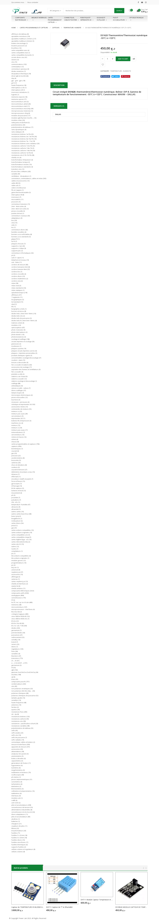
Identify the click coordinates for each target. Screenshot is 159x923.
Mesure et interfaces (39, 18)
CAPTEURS (55, 28)
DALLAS (58, 114)
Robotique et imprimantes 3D (85, 19)
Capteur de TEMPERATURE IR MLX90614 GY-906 (27, 907)
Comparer (134, 58)
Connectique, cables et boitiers (70, 19)
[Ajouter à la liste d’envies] (102, 64)
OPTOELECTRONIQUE (136, 18)
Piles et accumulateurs (119, 19)
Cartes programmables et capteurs (55, 19)
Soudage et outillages (101, 19)
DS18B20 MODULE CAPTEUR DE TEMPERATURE (131, 907)
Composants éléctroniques (20, 19)
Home (13, 28)
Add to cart (123, 59)
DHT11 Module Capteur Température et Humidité (97, 900)
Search (119, 11)
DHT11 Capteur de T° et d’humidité (59, 907)
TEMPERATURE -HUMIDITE (72, 28)
